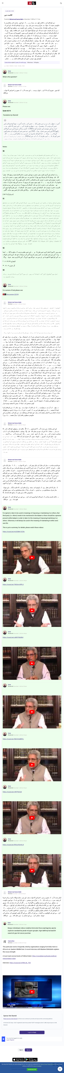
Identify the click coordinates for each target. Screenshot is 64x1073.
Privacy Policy (50, 1064)
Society (19, 65)
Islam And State (9, 11)
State (23, 65)
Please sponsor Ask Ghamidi (10, 1018)
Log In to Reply (32, 1032)
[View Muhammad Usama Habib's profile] (5, 85)
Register (12, 1040)
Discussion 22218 (12, 294)
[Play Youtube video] (32, 557)
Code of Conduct (37, 1066)
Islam (7, 65)
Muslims (12, 65)
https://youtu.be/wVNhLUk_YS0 (20, 963)
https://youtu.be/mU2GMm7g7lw (14, 531)
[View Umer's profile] (5, 72)
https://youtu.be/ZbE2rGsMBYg (13, 739)
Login (7, 1040)
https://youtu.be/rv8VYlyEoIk (12, 792)
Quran (15, 65)
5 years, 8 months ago (20, 62)
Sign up (28, 1050)
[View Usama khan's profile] (5, 942)
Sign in (21, 1050)
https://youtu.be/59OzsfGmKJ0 (13, 845)
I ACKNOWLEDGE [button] (32, 1069)
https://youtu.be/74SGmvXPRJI (13, 584)
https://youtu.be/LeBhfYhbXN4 (13, 637)
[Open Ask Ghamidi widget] (60, 1069)
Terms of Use (43, 1064)
